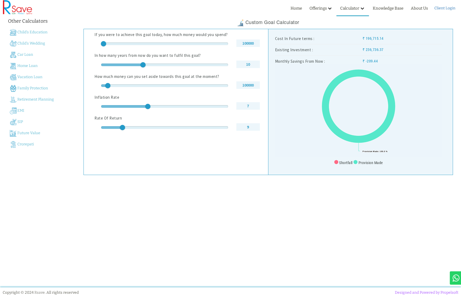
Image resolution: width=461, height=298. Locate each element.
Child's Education (32, 32)
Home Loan (27, 65)
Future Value (28, 133)
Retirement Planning (35, 99)
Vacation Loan (29, 77)
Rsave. (40, 292)
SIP (20, 122)
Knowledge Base (388, 8)
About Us (419, 8)
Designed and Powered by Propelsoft (426, 292)
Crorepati (25, 144)
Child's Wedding (31, 43)
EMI (20, 110)
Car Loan (25, 54)
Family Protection (32, 88)
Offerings (318, 8)
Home (296, 8)
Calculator (349, 8)
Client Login (444, 8)
